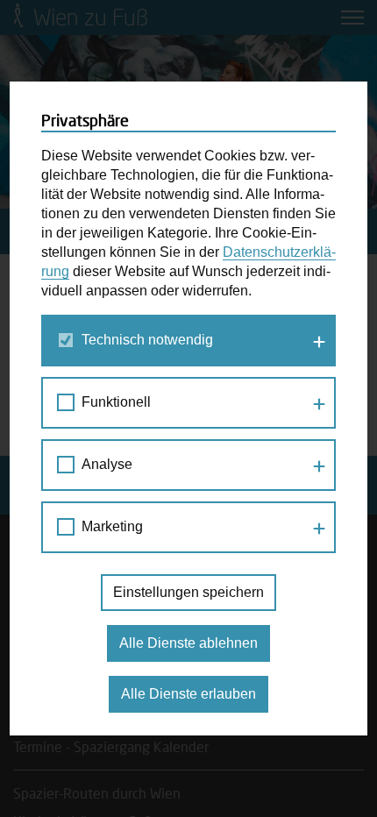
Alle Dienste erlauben (188, 693)
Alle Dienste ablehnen (188, 643)
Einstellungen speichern (188, 592)
